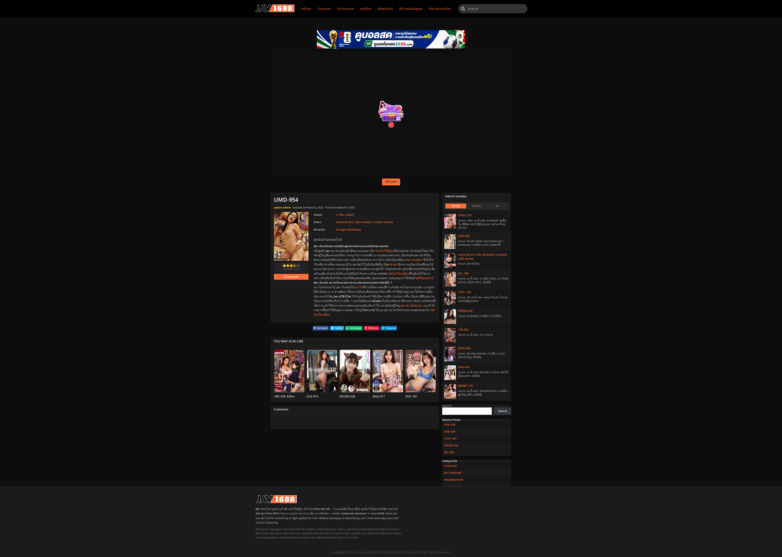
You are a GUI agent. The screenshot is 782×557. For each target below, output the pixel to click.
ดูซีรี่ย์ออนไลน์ (425, 278)
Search (446, 406)
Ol (481, 334)
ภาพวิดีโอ (496, 316)
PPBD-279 (464, 216)
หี (353, 296)
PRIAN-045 (465, 311)
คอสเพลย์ (492, 220)
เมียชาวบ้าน (474, 282)
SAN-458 (464, 236)
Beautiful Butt (488, 391)
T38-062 (463, 330)
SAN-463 (464, 367)
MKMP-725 (465, 386)
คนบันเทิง (472, 316)
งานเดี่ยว (476, 244)
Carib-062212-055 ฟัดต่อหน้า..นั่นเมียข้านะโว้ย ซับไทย (482, 257)
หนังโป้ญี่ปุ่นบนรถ (480, 224)
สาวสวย (488, 334)
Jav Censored (452, 473)
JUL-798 (463, 274)
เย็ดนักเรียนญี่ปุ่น (398, 273)
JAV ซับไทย (473, 263)
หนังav (393, 264)
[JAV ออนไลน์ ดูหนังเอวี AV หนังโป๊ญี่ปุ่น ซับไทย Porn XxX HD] (275, 11)
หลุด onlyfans (414, 260)
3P (468, 297)
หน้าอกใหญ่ (498, 224)
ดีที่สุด (465, 224)
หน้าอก (462, 282)
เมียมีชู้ (487, 282)
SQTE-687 (450, 438)
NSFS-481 (464, 348)
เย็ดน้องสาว (417, 305)
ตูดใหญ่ (462, 394)
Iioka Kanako (363, 222)
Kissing (471, 353)
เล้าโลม (462, 227)
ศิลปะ (494, 278)
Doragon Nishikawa (348, 229)
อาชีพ (339, 215)
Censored (450, 466)
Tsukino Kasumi (383, 222)
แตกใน (358, 287)
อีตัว (470, 394)
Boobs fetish (474, 241)
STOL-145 (464, 292)
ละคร (485, 244)
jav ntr (405, 305)
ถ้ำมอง (503, 297)
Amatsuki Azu (345, 222)
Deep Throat (491, 297)
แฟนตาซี (495, 244)
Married (481, 353)
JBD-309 (449, 452)
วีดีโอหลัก (391, 182)
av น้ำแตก (480, 220)
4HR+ (470, 220)
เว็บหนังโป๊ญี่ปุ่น (384, 251)
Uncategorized (453, 479)
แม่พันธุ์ (349, 215)
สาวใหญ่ (503, 278)
